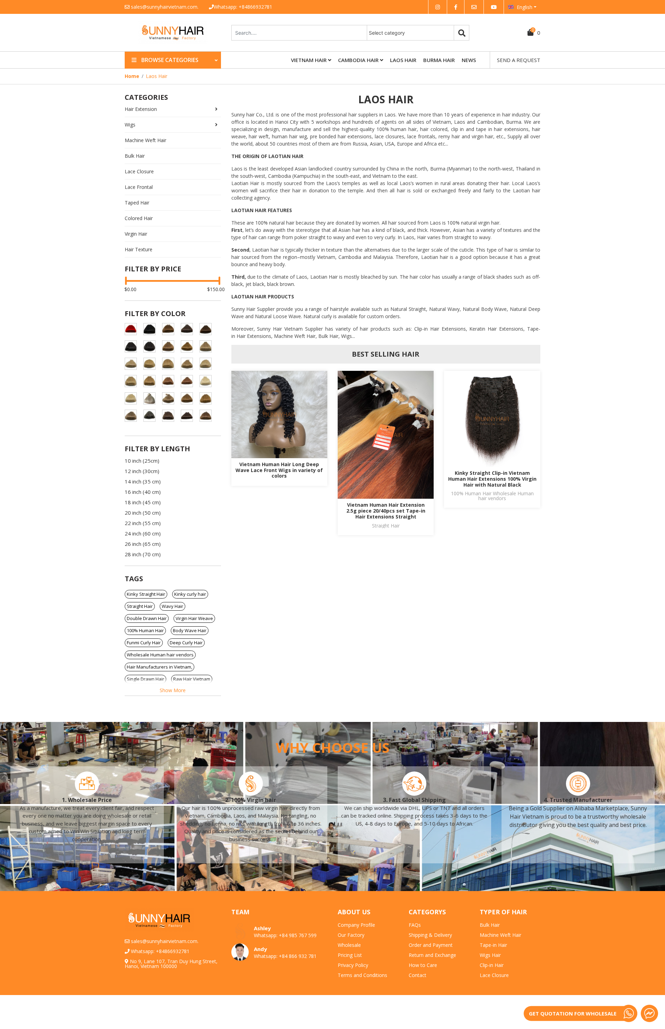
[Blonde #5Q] (170, 346)
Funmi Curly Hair (144, 642)
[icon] (87, 783)
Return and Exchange (432, 955)
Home (132, 76)
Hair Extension (141, 109)
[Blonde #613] (133, 398)
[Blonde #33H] (189, 381)
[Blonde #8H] (208, 398)
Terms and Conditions (362, 975)
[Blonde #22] (208, 364)
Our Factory (351, 935)
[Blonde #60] (208, 381)
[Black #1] (152, 329)
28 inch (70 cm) (143, 554)
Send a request (518, 59)
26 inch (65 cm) (143, 543)
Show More (173, 690)
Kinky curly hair (190, 594)
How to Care (423, 965)
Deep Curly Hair (186, 642)
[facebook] (456, 7)
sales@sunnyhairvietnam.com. (164, 6)
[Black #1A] (133, 346)
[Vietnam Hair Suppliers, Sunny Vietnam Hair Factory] (172, 41)
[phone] (628, 1013)
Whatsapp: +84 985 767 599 (285, 935)
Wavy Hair (172, 606)
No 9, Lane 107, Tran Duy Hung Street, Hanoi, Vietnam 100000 (171, 963)
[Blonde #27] (152, 381)
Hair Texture (138, 249)
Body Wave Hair (189, 630)
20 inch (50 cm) (143, 512)
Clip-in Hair (492, 965)
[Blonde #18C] (189, 364)
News (469, 59)
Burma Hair (439, 59)
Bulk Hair (135, 155)
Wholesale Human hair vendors (160, 655)
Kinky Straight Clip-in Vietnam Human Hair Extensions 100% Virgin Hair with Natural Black (492, 479)
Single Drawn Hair (145, 679)
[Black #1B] (152, 346)
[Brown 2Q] (189, 416)
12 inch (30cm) (142, 471)
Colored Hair (139, 218)
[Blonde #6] (170, 329)
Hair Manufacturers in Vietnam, (159, 667)
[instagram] (437, 7)
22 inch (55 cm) (143, 523)
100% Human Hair (145, 630)
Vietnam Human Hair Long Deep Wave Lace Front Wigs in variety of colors (279, 470)
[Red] (133, 329)
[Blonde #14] (133, 364)
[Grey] (152, 416)
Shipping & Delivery (430, 935)
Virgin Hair (136, 233)
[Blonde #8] (189, 398)
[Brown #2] (189, 329)
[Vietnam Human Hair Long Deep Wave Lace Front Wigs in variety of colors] (279, 414)
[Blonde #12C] (208, 346)
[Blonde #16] (152, 364)
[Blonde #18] (170, 364)
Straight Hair (140, 606)
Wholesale (349, 945)
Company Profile (356, 925)
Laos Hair (403, 59)
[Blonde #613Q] (152, 398)
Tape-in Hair (493, 945)
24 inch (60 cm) (143, 533)
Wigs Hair (490, 955)
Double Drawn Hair (147, 618)
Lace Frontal (139, 187)
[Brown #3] (208, 329)
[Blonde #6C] (170, 398)
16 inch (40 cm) (143, 491)
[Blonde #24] (133, 381)
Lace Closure (139, 171)
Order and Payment (431, 945)
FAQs (415, 925)
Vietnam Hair (309, 59)
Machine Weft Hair (145, 140)
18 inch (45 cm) (143, 502)
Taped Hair (137, 202)
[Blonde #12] (189, 346)
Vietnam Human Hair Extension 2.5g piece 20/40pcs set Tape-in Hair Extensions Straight (385, 511)
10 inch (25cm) (142, 460)
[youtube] (493, 7)
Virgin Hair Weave (194, 618)
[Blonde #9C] (133, 416)
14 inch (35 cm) (143, 481)
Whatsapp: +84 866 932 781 (285, 956)
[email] (474, 7)
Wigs (130, 124)
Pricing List (350, 955)
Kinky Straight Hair (146, 594)
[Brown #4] (208, 416)
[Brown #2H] (170, 416)
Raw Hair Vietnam (191, 679)
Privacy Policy (353, 965)
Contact (417, 975)
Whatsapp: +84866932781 (243, 6)
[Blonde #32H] (170, 381)
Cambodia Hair (359, 59)
